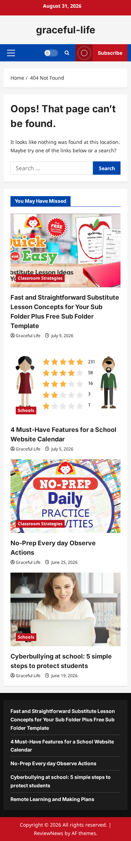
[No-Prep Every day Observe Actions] (65, 496)
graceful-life (65, 30)
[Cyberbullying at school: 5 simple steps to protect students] (65, 609)
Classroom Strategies (40, 278)
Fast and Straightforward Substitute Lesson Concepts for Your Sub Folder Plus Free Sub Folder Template (62, 719)
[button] (11, 53)
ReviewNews (48, 833)
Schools (26, 410)
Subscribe (110, 53)
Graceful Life (28, 336)
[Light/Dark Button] (51, 52)
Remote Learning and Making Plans (52, 799)
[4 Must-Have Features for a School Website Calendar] (65, 383)
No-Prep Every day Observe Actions (53, 763)
